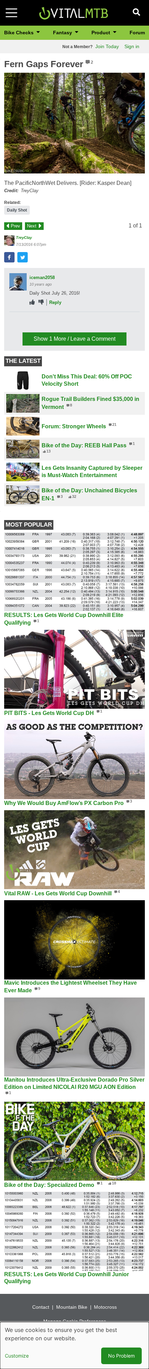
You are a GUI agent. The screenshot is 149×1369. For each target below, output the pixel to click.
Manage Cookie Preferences (74, 1321)
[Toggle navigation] (11, 13)
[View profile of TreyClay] (9, 240)
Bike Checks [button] (19, 32)
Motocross (105, 1307)
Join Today (107, 46)
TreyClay (24, 237)
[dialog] (74, 1345)
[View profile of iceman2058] (18, 281)
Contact (40, 1307)
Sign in (131, 46)
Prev (15, 226)
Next (31, 226)
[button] (74, 123)
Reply (55, 302)
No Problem (121, 1356)
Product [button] (101, 32)
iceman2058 (42, 277)
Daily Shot (17, 210)
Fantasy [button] (63, 32)
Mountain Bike (71, 1307)
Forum (137, 32)
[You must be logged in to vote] (32, 302)
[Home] (73, 12)
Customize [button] (17, 1356)
